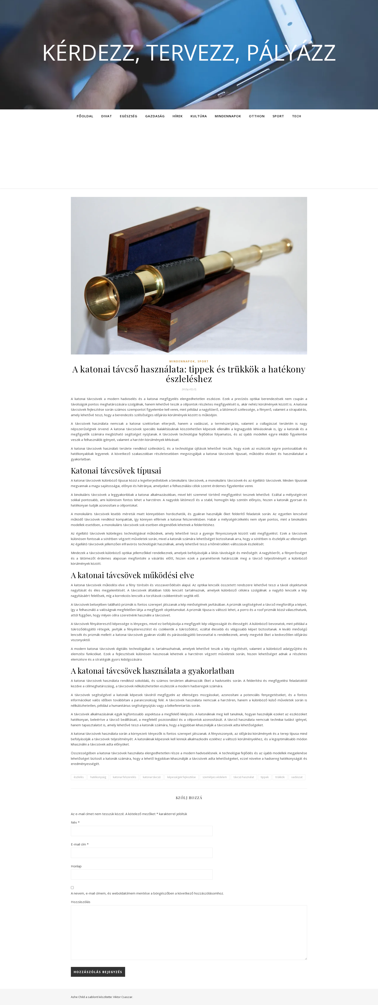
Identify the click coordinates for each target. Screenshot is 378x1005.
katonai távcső (152, 777)
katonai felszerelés (124, 777)
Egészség (128, 116)
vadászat (297, 777)
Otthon (257, 116)
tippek (265, 777)
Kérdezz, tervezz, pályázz (189, 52)
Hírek (178, 116)
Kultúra (199, 116)
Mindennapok (228, 116)
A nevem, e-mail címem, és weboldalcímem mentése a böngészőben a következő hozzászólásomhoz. (147, 893)
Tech (296, 116)
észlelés (79, 777)
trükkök (280, 777)
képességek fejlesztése (181, 777)
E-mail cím (80, 844)
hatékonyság (98, 777)
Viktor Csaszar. (123, 997)
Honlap (76, 866)
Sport (278, 116)
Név (75, 822)
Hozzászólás (80, 902)
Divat (106, 116)
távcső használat (244, 777)
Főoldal (85, 116)
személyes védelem (215, 777)
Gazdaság (155, 116)
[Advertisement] (189, 155)
